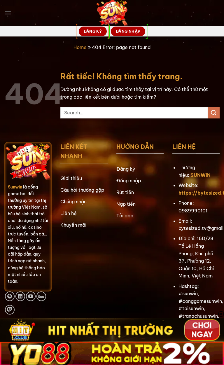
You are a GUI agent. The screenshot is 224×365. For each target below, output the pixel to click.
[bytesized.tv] (112, 13)
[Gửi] (214, 112)
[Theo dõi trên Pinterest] (10, 296)
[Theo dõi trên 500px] (41, 296)
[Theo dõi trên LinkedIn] (20, 296)
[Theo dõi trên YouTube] (31, 296)
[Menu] (7, 13)
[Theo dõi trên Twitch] (10, 310)
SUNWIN (200, 175)
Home (80, 47)
